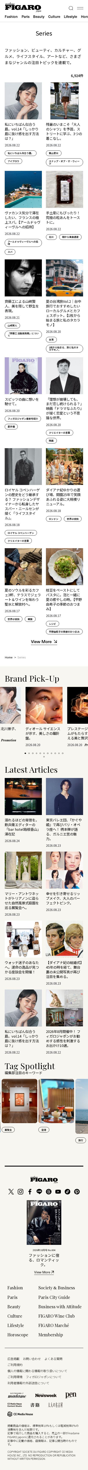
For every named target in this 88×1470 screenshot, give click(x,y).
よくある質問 (53, 1358)
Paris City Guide (54, 1297)
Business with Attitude (60, 1306)
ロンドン (53, 519)
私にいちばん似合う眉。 (21, 153)
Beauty (38, 16)
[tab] (25, 753)
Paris (25, 16)
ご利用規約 (14, 1364)
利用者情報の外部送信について (28, 1383)
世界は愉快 (73, 519)
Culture (54, 16)
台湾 (51, 339)
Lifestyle (70, 16)
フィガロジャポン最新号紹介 (23, 418)
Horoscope (17, 1334)
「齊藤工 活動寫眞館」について (23, 334)
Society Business (56, 1287)
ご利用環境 (14, 1376)
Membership (50, 1334)
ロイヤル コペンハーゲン (21, 533)
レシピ (52, 623)
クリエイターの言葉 (59, 432)
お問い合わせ (32, 1358)
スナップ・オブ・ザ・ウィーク (64, 162)
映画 (51, 440)
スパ (10, 251)
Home (9, 657)
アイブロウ (13, 161)
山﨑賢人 (12, 325)
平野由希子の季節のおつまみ (64, 631)
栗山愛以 (53, 153)
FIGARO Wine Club (56, 1316)
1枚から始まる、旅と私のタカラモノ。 (63, 348)
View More (42, 1272)
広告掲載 (13, 1358)
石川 (51, 237)
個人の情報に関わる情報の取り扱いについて (37, 1370)
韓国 (30, 619)
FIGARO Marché (53, 1325)
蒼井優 (11, 426)
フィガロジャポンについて (44, 1376)
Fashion (11, 16)
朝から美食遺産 (70, 237)
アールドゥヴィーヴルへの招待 (23, 243)
